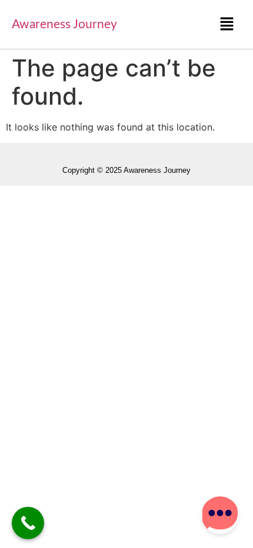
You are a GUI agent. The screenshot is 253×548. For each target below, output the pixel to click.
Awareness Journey (64, 24)
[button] (227, 24)
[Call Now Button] (28, 523)
